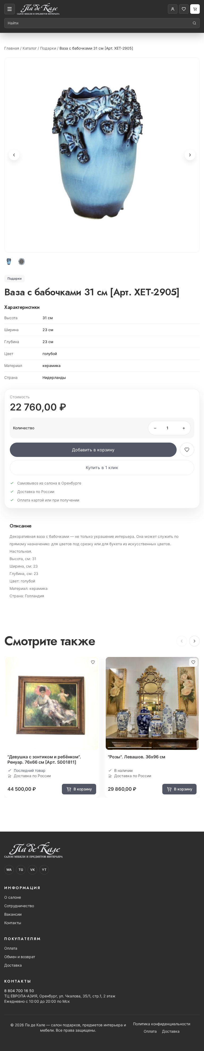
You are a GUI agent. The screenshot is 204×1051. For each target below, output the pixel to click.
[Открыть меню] (9, 9)
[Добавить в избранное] (187, 450)
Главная (11, 48)
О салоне (12, 897)
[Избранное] (184, 9)
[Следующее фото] (190, 155)
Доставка (13, 965)
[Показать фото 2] (22, 261)
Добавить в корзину (93, 449)
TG (21, 870)
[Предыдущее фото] (14, 155)
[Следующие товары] (194, 641)
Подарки (48, 48)
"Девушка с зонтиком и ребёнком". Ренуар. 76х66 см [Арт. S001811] (44, 759)
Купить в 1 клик (102, 467)
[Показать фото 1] (9, 261)
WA (9, 870)
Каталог (30, 48)
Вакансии (13, 914)
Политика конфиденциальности (161, 1024)
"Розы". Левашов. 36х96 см (136, 756)
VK (32, 870)
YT (44, 870)
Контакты (12, 922)
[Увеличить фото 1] (102, 155)
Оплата (10, 948)
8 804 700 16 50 (19, 990)
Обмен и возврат (19, 956)
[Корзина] (195, 9)
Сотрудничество (19, 905)
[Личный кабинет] (172, 9)
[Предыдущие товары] (181, 641)
